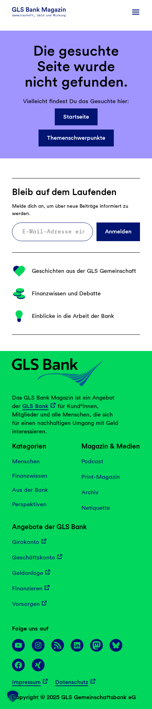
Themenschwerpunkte (76, 137)
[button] (12, 696)
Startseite (76, 116)
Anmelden (118, 231)
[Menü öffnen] (135, 12)
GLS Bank (35, 406)
